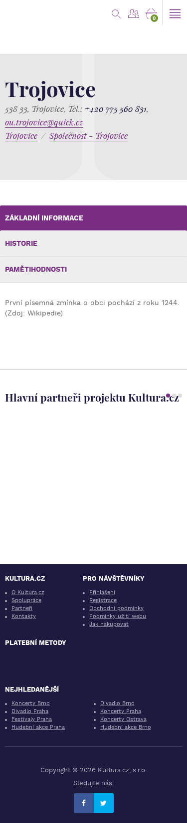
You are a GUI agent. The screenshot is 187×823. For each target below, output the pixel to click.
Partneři (21, 608)
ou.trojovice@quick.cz (44, 122)
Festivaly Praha (31, 719)
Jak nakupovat (109, 624)
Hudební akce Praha (38, 727)
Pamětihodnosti (36, 269)
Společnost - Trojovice (88, 135)
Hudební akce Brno (125, 727)
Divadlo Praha (29, 711)
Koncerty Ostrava (123, 719)
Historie (21, 243)
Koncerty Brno (30, 703)
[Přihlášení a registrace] (133, 12)
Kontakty (23, 616)
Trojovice (21, 135)
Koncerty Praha (120, 711)
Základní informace (44, 218)
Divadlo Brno (117, 703)
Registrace (103, 600)
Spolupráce (26, 600)
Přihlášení (102, 592)
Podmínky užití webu (117, 616)
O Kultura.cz (27, 592)
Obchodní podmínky (116, 608)
